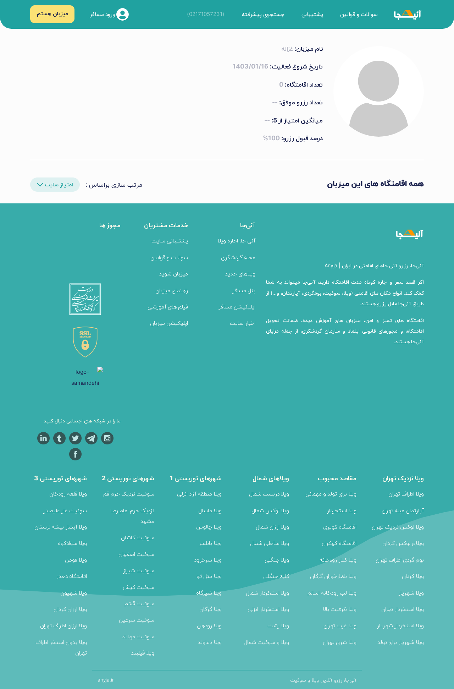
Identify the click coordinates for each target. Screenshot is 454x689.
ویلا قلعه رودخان (68, 493)
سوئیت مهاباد (138, 636)
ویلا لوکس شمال (270, 510)
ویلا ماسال (210, 510)
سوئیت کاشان (137, 537)
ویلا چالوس (209, 526)
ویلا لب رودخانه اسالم (332, 592)
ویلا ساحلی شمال (269, 543)
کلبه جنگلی (276, 576)
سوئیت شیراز (138, 570)
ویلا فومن (76, 559)
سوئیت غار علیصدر (65, 510)
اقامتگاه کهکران (339, 543)
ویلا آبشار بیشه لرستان (60, 526)
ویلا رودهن (209, 625)
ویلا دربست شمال (269, 493)
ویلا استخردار (341, 510)
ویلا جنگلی (277, 559)
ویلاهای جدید (240, 273)
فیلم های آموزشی (168, 306)
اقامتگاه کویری (339, 526)
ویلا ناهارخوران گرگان (333, 576)
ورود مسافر (103, 13)
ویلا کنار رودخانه (338, 559)
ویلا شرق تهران (339, 642)
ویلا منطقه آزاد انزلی (199, 493)
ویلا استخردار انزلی (268, 609)
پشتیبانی (312, 14)
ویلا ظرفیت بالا (339, 609)
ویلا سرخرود (208, 559)
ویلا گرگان (210, 609)
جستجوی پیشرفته (263, 14)
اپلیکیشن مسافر (236, 306)
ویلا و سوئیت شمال (266, 642)
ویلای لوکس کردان (403, 543)
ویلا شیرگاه (209, 592)
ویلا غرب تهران (339, 625)
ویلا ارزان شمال (272, 526)
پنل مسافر (243, 290)
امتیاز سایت (59, 184)
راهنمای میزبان (171, 290)
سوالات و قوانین (359, 14)
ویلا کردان (413, 576)
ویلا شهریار (411, 592)
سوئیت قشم (139, 603)
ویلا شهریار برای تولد (400, 642)
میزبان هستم (52, 13)
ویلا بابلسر (210, 543)
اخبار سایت (242, 322)
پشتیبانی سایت (169, 240)
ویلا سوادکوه (72, 543)
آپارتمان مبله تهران (403, 510)
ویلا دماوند (210, 642)
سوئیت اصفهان (136, 554)
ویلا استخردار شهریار (400, 625)
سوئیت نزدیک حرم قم (128, 493)
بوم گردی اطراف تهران (400, 559)
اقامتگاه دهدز (71, 576)
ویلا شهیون (73, 592)
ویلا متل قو (209, 576)
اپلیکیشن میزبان (169, 322)
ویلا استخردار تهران (402, 609)
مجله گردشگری (238, 257)
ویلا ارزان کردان (70, 609)
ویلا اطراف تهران (406, 493)
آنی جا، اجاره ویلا (236, 240)
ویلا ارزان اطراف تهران (63, 625)
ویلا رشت (278, 625)
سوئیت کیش (138, 587)
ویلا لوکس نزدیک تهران (398, 526)
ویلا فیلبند (142, 652)
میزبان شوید (173, 273)
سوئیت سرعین (136, 619)
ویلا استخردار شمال (267, 592)
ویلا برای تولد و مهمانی (330, 493)
